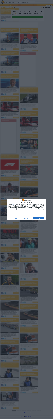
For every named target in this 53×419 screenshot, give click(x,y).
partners (13, 204)
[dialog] (26, 209)
